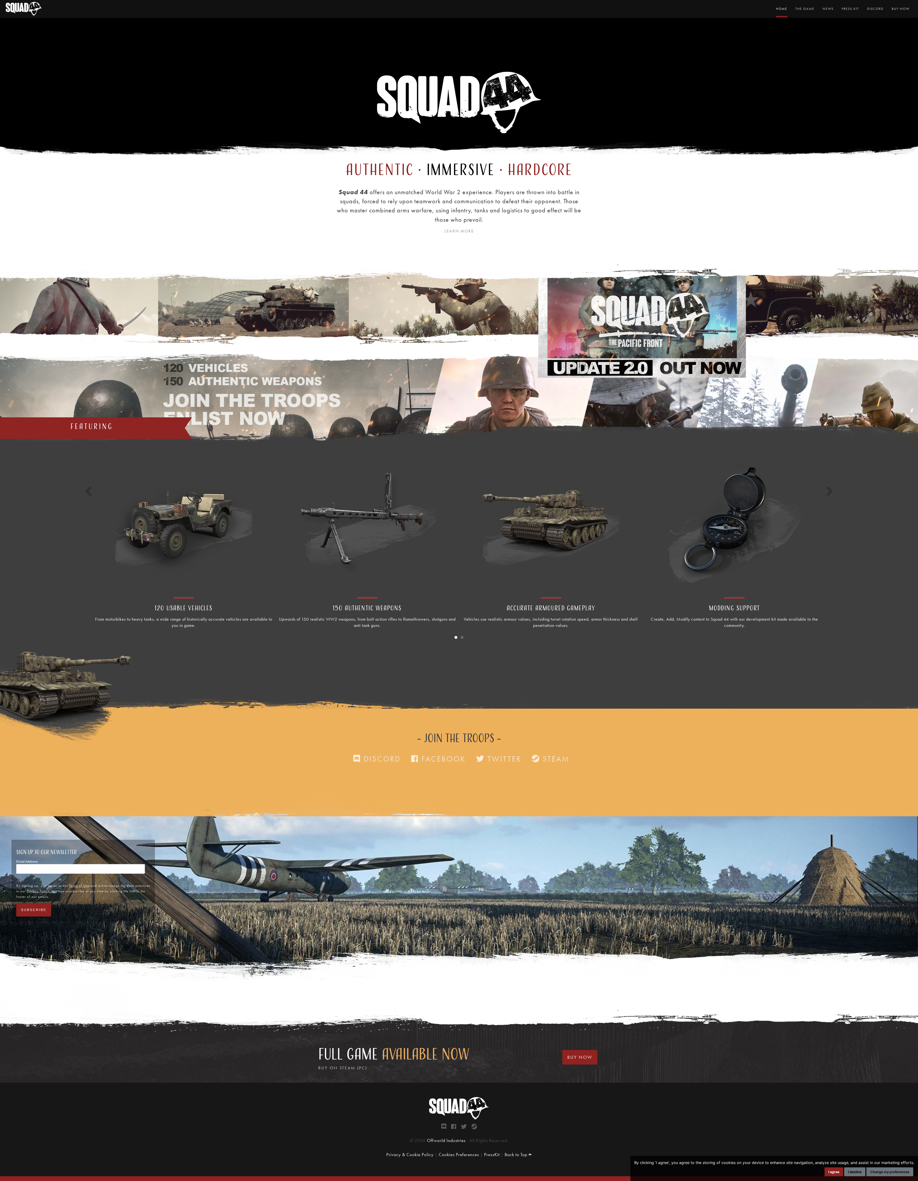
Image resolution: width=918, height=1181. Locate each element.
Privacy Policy (38, 891)
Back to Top (517, 1155)
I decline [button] (855, 1172)
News (828, 8)
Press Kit (850, 8)
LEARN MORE (459, 231)
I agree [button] (833, 1172)
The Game (804, 8)
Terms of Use (79, 885)
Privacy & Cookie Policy (410, 1155)
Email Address (27, 861)
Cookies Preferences (459, 1155)
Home (781, 8)
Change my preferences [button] (889, 1172)
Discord (875, 8)
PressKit (492, 1155)
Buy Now (901, 8)
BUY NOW (579, 1057)
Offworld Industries (447, 1140)
